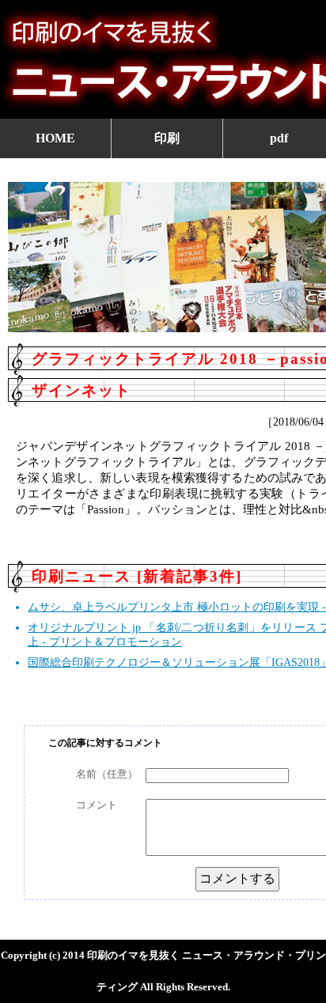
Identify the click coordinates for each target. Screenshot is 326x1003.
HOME (55, 138)
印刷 (167, 138)
